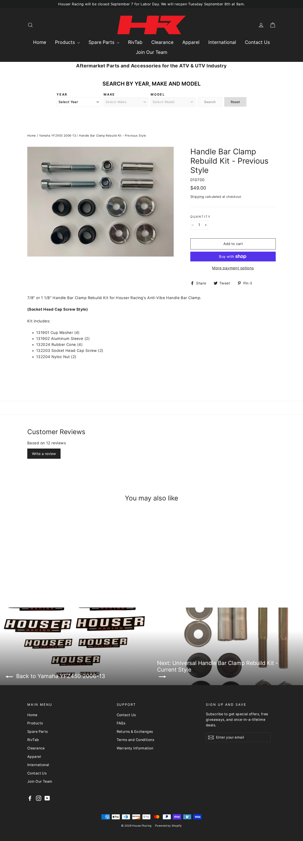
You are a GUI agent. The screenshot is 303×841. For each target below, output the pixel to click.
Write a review (44, 453)
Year (62, 94)
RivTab (135, 42)
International (222, 42)
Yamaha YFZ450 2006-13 (57, 135)
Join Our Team (151, 52)
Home (39, 42)
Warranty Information (135, 748)
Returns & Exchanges (135, 731)
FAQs (121, 723)
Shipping (197, 196)
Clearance (162, 42)
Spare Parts (102, 42)
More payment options (233, 268)
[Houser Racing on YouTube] (47, 798)
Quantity (200, 216)
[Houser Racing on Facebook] (30, 798)
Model (158, 94)
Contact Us (257, 42)
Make (109, 94)
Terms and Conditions (135, 740)
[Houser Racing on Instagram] (38, 798)
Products (65, 42)
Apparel (190, 42)
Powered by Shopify (168, 825)
